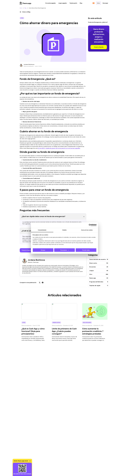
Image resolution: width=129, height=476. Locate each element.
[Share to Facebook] (43, 282)
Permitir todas (86, 250)
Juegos (91, 270)
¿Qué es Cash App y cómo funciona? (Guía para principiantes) (33, 331)
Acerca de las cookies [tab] (87, 230)
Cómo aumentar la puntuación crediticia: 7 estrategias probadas (92, 331)
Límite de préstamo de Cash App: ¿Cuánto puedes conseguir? (64, 331)
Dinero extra (93, 263)
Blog (25, 8)
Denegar (43, 250)
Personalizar (63, 250)
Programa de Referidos (96, 282)
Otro (21, 18)
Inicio (21, 8)
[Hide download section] (30, 461)
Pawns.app (92, 278)
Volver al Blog (26, 12)
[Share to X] (40, 282)
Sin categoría (87, 322)
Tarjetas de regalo (94, 285)
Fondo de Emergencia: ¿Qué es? (98, 22)
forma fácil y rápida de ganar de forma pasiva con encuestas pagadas (59, 148)
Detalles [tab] (64, 230)
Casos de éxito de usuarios (97, 259)
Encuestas (92, 267)
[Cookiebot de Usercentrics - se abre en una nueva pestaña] (89, 225)
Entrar (98, 3)
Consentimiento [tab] (42, 230)
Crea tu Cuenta (26, 250)
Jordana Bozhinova (29, 64)
